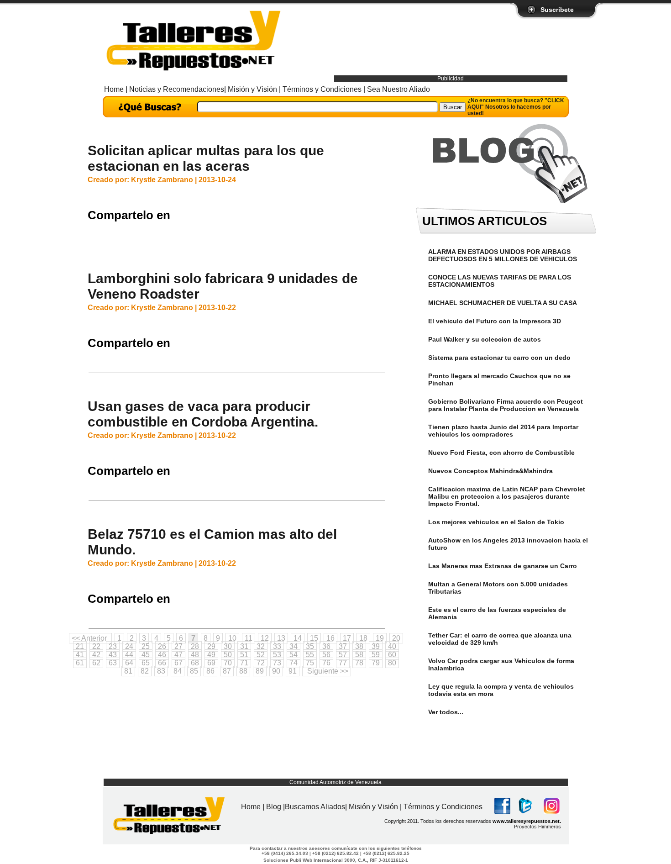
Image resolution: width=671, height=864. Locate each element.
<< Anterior (89, 638)
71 (244, 663)
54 (293, 655)
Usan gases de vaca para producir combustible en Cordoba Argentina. (203, 414)
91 (292, 671)
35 (310, 646)
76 (326, 663)
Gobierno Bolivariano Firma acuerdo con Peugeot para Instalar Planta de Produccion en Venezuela (505, 405)
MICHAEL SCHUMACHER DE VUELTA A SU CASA (502, 302)
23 (113, 646)
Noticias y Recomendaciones (176, 89)
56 (326, 655)
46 (162, 655)
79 (376, 663)
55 (310, 655)
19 (380, 638)
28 (195, 646)
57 (343, 655)
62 (96, 663)
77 (343, 663)
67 (178, 663)
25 (146, 646)
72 (261, 663)
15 (314, 638)
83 (161, 671)
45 (146, 655)
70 (228, 663)
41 (80, 655)
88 (243, 671)
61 (80, 663)
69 (211, 663)
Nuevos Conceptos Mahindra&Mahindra (490, 470)
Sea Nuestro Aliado (397, 89)
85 (194, 671)
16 (330, 638)
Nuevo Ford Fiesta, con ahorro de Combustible (501, 452)
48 (195, 655)
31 (244, 646)
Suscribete (557, 9)
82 (145, 671)
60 (392, 655)
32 (261, 646)
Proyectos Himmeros (537, 826)
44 (129, 655)
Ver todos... (445, 712)
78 (359, 663)
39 (376, 646)
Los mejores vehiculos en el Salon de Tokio (496, 522)
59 (376, 655)
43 (113, 655)
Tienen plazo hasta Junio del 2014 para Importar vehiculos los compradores (503, 430)
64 (129, 663)
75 (310, 663)
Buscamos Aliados (315, 807)
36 (326, 646)
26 (162, 646)
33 (277, 646)
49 (211, 655)
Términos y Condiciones (322, 89)
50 (228, 655)
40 (392, 646)
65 (146, 663)
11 (248, 638)
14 (298, 638)
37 (343, 646)
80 (392, 663)
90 (276, 671)
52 (261, 655)
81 (128, 671)
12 (265, 638)
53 (277, 655)
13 (281, 638)
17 (347, 638)
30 (228, 646)
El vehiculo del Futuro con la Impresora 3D (494, 321)
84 (177, 671)
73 (277, 663)
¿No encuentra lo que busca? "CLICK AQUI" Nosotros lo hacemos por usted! (515, 106)
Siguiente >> (327, 671)
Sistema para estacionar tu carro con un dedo (499, 357)
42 (96, 655)
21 (80, 646)
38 (359, 646)
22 (96, 646)
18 (363, 638)
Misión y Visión (252, 89)
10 (232, 638)
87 (227, 671)
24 (129, 646)
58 (359, 655)
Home (115, 89)
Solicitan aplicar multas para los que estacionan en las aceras (206, 158)
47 (178, 655)
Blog (274, 807)
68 (195, 663)
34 (293, 646)
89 (260, 671)
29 (211, 646)
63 (113, 663)
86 (210, 671)
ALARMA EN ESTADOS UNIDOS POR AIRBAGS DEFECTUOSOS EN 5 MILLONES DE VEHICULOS (502, 255)
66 (162, 663)
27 (178, 646)
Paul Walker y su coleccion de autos (484, 339)
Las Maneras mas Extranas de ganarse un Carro (502, 565)
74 (293, 663)
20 (396, 638)
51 (244, 655)
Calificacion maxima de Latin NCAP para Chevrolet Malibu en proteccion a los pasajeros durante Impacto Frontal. (506, 496)
